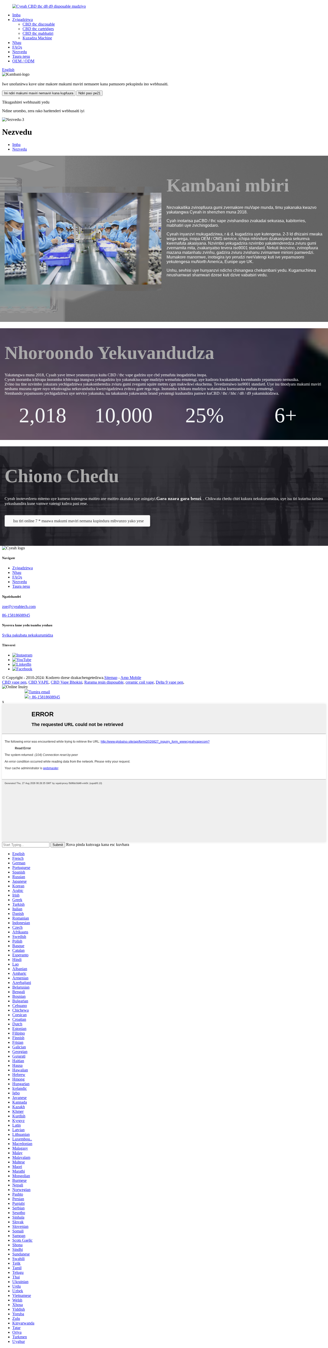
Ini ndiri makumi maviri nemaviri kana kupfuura (38, 93)
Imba (16, 15)
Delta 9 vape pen (169, 682)
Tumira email (39, 692)
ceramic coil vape (140, 682)
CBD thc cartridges (38, 29)
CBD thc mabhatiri (38, 33)
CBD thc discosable (39, 24)
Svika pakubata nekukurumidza (27, 635)
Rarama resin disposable (104, 682)
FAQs (17, 47)
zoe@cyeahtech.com (19, 606)
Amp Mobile (130, 677)
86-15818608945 (16, 615)
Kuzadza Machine (37, 38)
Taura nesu (21, 56)
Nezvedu (19, 52)
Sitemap (110, 677)
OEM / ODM (23, 61)
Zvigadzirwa (22, 19)
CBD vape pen (14, 682)
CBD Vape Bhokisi (66, 682)
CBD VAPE (38, 682)
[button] (77, 521)
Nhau (16, 42)
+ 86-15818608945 (44, 697)
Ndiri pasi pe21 (89, 93)
